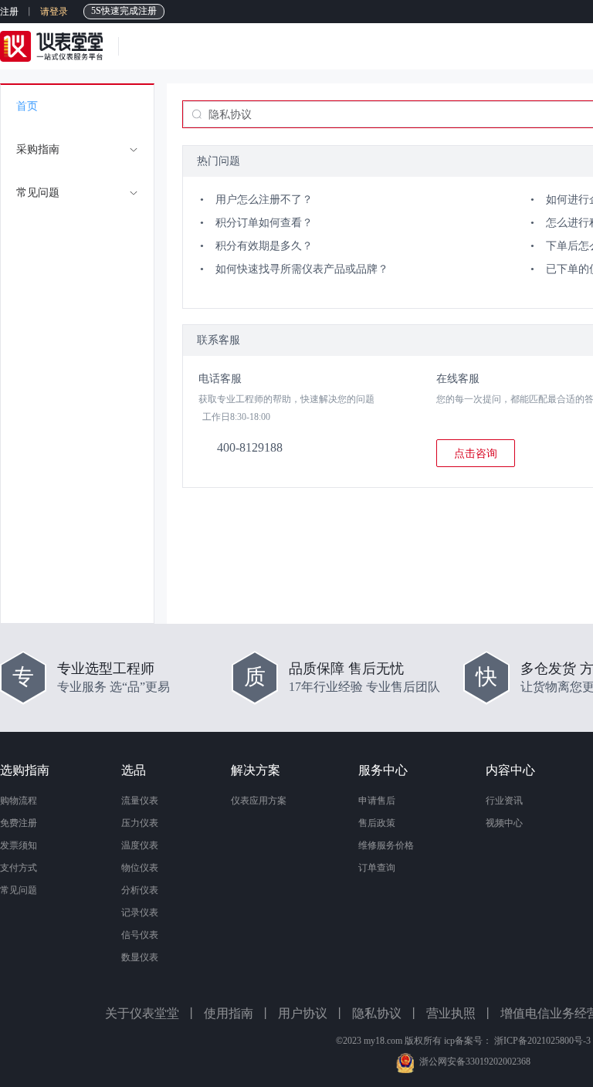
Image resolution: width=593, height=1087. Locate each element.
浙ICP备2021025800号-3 (542, 1040)
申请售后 (376, 800)
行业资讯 (504, 800)
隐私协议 (377, 1013)
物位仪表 (139, 867)
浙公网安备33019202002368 (474, 1061)
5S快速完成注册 (124, 10)
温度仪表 (139, 845)
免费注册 (18, 823)
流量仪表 (139, 800)
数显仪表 (139, 957)
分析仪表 (139, 890)
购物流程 (18, 800)
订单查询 (376, 867)
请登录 (54, 11)
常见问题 (18, 890)
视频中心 (504, 823)
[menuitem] (77, 106)
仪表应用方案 (258, 800)
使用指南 (228, 1013)
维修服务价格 (386, 845)
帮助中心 (159, 46)
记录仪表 (139, 912)
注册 (9, 11)
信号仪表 (139, 935)
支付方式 (18, 867)
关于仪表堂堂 (142, 1013)
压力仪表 (139, 823)
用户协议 (302, 1013)
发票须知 (18, 845)
